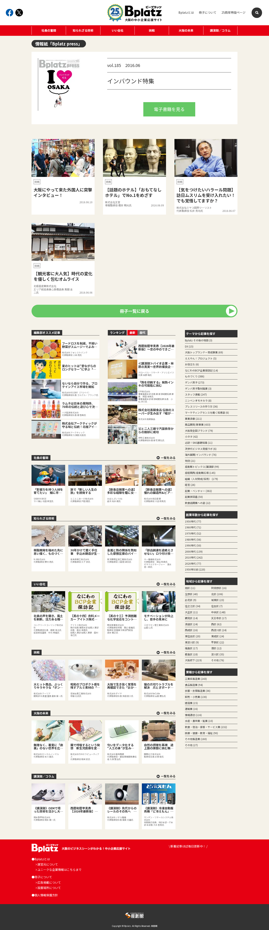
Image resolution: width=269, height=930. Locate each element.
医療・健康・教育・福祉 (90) (201, 733)
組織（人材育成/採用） (201, 479)
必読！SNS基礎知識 (198, 442)
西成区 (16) (191, 630)
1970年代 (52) (193, 533)
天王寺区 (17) (219, 618)
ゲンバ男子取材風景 (198, 388)
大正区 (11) (191, 612)
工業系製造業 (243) (196, 678)
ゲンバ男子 (194, 382)
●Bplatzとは (41, 859)
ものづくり (194, 376)
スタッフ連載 (196, 394)
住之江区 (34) (192, 606)
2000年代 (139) (194, 551)
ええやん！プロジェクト (200, 358)
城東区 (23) (217, 600)
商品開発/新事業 (197, 424)
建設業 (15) (191, 703)
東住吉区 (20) (192, 636)
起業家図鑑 (194, 496)
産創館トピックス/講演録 (202, 466)
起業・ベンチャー (198, 491)
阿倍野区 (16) (219, 588)
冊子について (207, 12)
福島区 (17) (191, 648)
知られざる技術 (83, 30)
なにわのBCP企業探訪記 (201, 370)
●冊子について (42, 877)
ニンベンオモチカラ (198, 400)
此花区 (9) (190, 600)
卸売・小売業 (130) (196, 697)
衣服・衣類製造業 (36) (197, 690)
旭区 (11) (190, 588)
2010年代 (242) (194, 557)
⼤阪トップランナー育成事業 (204, 352)
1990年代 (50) (193, 545)
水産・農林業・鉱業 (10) (199, 721)
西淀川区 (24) (219, 630)
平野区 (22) (217, 642)
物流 (190, 460)
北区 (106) (217, 594)
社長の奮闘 (48, 30)
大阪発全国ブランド (199, 430)
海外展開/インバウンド (200, 454)
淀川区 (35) (217, 654)
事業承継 (193, 418)
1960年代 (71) (193, 527)
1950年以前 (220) (195, 569)
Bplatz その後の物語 (198, 340)
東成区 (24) (217, 636)
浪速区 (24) (191, 624)
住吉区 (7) (217, 606)
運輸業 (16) (191, 709)
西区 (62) (216, 624)
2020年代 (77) (193, 563)
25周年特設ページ (233, 12)
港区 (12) (216, 648)
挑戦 (152, 30)
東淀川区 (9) (192, 642)
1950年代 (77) (193, 521)
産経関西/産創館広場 (200, 472)
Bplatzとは (186, 12)
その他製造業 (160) (196, 739)
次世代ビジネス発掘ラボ (200, 448)
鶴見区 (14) (191, 618)
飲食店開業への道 (197, 503)
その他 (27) (191, 745)
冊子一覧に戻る (134, 311)
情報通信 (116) (193, 715)
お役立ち (192, 364)
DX (189, 346)
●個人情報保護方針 (45, 895)
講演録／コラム (220, 30)
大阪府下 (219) (193, 660)
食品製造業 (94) (194, 685)
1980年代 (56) (193, 539)
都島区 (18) (191, 654)
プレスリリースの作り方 (201, 406)
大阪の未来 (186, 30)
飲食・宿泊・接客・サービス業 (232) (206, 727)
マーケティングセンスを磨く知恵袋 (207, 412)
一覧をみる (168, 458)
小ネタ (191, 436)
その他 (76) (217, 660)
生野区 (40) (191, 594)
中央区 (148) (218, 612)
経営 (190, 484)
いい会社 (117, 30)
